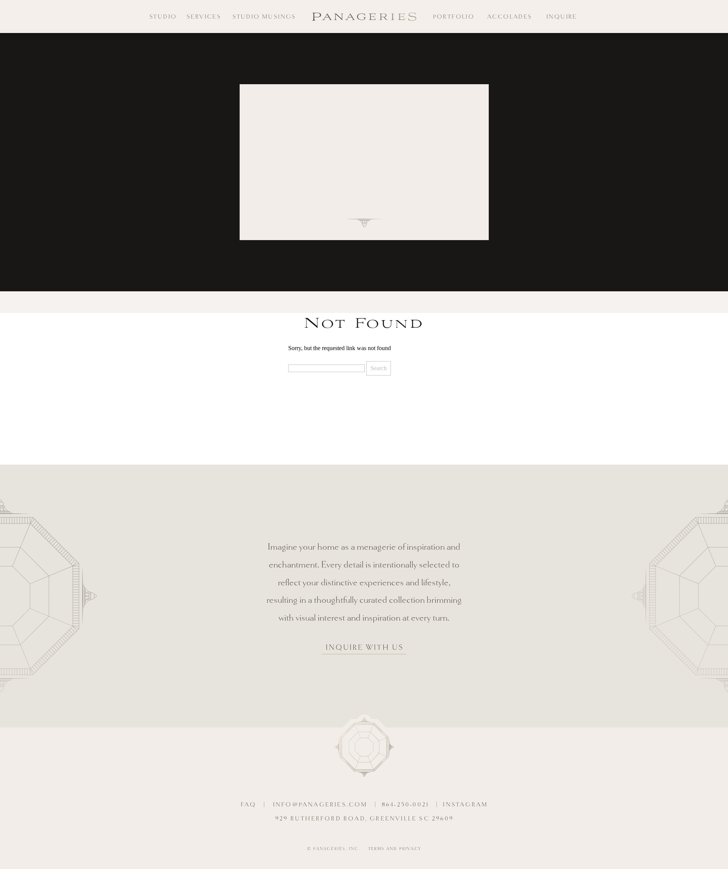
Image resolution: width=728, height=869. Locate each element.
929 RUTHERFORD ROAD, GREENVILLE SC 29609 (364, 819)
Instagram (465, 805)
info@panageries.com (320, 805)
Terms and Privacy (394, 849)
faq (249, 805)
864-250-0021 (405, 805)
